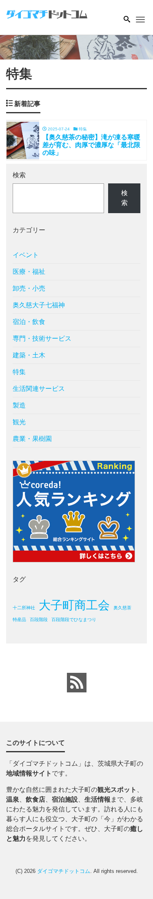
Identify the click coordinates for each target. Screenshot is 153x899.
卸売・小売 (29, 288)
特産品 (19, 619)
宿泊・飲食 (29, 321)
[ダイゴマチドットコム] (47, 13)
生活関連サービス (39, 388)
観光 (19, 422)
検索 (19, 175)
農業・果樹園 (32, 438)
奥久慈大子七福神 (39, 305)
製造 (19, 405)
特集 (19, 371)
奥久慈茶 (122, 607)
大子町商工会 (74, 605)
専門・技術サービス (42, 338)
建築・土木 (29, 355)
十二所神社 (24, 607)
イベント (26, 254)
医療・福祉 (29, 271)
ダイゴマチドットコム (63, 871)
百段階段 (39, 619)
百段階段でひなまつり (73, 619)
